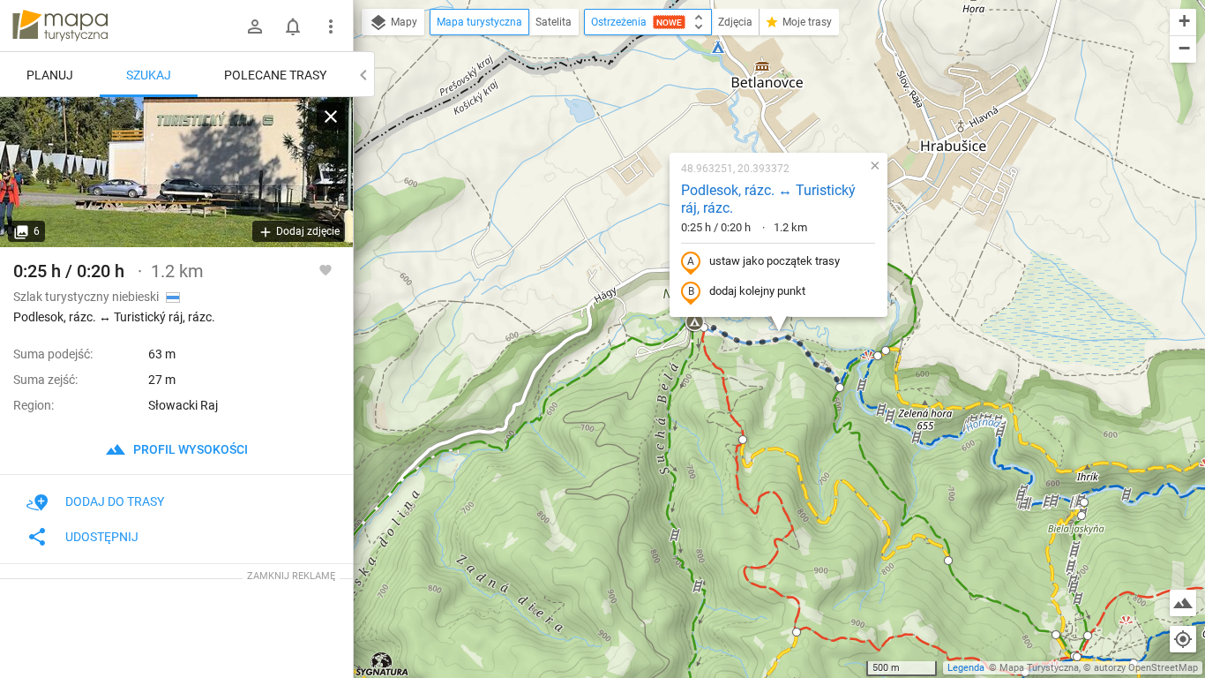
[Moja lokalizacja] (1183, 639)
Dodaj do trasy (114, 501)
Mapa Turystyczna (1039, 668)
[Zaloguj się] (255, 26)
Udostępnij (101, 537)
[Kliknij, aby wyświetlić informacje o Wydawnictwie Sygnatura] (382, 664)
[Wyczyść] (331, 116)
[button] (877, 355)
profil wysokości (189, 449)
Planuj (49, 75)
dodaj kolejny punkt (757, 291)
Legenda (965, 668)
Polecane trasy (275, 75)
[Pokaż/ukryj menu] (331, 26)
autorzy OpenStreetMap (1146, 668)
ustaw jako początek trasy (774, 260)
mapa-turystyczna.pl (60, 25)
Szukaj (148, 75)
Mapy (402, 22)
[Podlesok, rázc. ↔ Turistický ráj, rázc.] (176, 172)
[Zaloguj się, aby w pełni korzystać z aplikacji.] (325, 269)
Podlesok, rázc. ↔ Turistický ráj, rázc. (768, 199)
